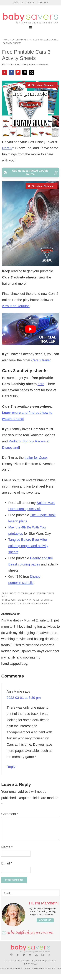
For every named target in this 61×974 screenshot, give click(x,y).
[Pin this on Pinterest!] (41, 85)
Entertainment (20, 40)
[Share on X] (32, 72)
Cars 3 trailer (41, 360)
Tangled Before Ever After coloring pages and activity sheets (28, 546)
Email (6, 863)
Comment (9, 814)
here (41, 384)
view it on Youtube (16, 306)
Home (6, 40)
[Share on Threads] (25, 72)
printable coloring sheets (18, 603)
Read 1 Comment (38, 64)
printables (42, 603)
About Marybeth (23, 3)
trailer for (36, 458)
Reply (11, 767)
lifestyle (46, 600)
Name (7, 847)
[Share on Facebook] (11, 72)
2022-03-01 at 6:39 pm (24, 698)
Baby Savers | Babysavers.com (30, 18)
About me (45, 920)
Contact (43, 3)
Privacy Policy (53, 968)
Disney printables (29, 600)
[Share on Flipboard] (18, 72)
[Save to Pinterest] (5, 72)
